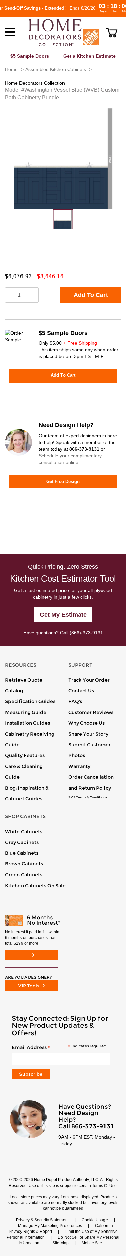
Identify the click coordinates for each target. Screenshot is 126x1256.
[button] (112, 33)
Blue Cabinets (21, 853)
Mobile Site (92, 1243)
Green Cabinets (23, 875)
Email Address (59, 1048)
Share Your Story (88, 734)
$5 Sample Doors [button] (29, 56)
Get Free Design (63, 481)
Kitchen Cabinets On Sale (35, 886)
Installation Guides (27, 723)
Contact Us (81, 691)
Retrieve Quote (23, 680)
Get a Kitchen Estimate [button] (89, 56)
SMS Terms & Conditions (87, 797)
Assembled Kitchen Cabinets (55, 69)
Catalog (14, 691)
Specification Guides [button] (30, 701)
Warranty (79, 766)
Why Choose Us (86, 723)
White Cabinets (23, 831)
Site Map (60, 1243)
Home (11, 69)
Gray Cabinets (22, 842)
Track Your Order (89, 680)
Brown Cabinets (24, 864)
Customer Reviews (90, 712)
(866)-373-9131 (86, 632)
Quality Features (25, 755)
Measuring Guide (25, 712)
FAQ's (75, 701)
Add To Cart (91, 295)
